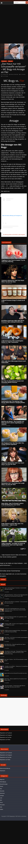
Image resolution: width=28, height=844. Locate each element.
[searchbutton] (27, 2)
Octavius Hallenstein (14, 74)
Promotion (2, 804)
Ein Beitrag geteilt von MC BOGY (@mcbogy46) (14, 234)
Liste (1, 797)
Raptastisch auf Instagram (6, 735)
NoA (1, 800)
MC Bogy (6, 76)
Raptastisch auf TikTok (5, 739)
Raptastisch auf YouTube (5, 737)
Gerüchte (2, 791)
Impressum (2, 770)
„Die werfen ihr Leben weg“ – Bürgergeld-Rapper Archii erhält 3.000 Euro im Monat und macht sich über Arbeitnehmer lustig (15, 652)
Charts (1, 786)
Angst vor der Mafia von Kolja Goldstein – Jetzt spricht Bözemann (13, 564)
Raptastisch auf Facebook (6, 732)
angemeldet (9, 574)
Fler (3, 76)
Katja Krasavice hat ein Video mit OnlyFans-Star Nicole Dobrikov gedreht (13, 556)
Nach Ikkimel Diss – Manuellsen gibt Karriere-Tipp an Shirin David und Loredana (15, 645)
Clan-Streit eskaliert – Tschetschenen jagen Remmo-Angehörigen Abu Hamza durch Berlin (15, 686)
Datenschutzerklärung (5, 768)
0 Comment (23, 74)
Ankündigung (3, 781)
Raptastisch (4, 61)
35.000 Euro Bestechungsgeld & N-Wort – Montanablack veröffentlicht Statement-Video (16, 631)
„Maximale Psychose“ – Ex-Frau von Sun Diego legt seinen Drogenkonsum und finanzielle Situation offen (16, 595)
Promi (1, 802)
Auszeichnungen (4, 784)
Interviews (2, 793)
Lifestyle (2, 795)
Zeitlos (1, 809)
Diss (1, 788)
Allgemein (10, 61)
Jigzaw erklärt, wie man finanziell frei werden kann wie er (16, 673)
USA (1, 807)
